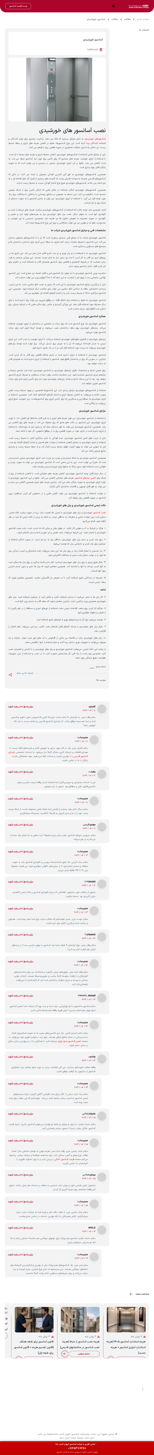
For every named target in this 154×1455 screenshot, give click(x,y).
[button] (113, 5)
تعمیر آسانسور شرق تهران (69, 1041)
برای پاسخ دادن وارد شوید (20, 706)
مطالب (114, 19)
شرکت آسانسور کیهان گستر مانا (70, 1434)
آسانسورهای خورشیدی (95, 139)
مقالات (127, 19)
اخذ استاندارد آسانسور (23, 1406)
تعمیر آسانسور (27, 1398)
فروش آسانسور (27, 1391)
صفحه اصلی (143, 19)
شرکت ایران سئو (68, 1438)
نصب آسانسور (99, 512)
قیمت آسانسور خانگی (64, 1159)
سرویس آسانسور (26, 1395)
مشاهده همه (142, 1294)
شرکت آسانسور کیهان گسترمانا (128, 1395)
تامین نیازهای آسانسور (85, 478)
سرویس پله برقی (26, 1409)
